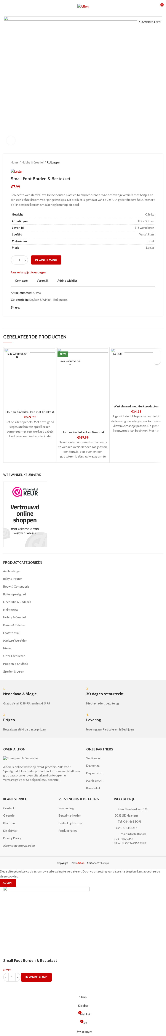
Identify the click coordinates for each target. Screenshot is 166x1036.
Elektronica (10, 610)
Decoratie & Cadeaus (17, 602)
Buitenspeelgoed (14, 594)
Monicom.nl (94, 781)
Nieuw (7, 648)
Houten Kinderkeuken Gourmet (83, 432)
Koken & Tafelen (14, 625)
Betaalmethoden (70, 815)
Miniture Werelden (15, 640)
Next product (153, 162)
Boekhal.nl (93, 788)
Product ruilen (68, 831)
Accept (8, 882)
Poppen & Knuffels (15, 664)
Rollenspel (53, 162)
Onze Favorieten (14, 656)
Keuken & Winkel (40, 300)
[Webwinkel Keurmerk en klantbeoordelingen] (25, 514)
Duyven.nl (92, 766)
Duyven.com (94, 773)
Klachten (9, 823)
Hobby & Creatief (33, 162)
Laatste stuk (11, 633)
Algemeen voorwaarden (19, 846)
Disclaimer (10, 831)
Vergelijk (42, 280)
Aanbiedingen (12, 571)
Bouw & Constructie (16, 586)
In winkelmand (46, 260)
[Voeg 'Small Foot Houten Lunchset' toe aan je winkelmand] (157, 360)
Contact (8, 808)
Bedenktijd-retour (70, 823)
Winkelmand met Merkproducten (136, 406)
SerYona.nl (93, 758)
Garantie (8, 815)
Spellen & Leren (13, 671)
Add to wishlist (67, 280)
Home (15, 162)
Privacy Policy (12, 838)
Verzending (66, 808)
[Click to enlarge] (10, 140)
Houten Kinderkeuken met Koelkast (30, 412)
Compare (21, 280)
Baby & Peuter (12, 579)
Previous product (144, 162)
